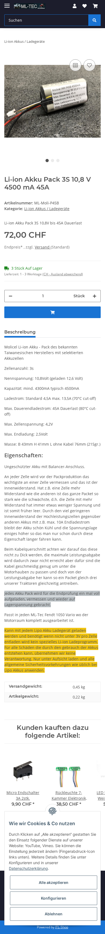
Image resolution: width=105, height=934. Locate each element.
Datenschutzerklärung (28, 868)
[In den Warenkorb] (52, 312)
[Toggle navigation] (7, 3)
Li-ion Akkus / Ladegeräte (46, 208)
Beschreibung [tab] (20, 332)
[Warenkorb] (95, 6)
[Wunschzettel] (84, 6)
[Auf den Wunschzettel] (89, 65)
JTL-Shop (61, 927)
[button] (74, 6)
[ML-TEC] (30, 6)
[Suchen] (94, 20)
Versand (43, 247)
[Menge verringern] (10, 296)
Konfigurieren (53, 898)
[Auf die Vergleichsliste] (75, 65)
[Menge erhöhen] (94, 296)
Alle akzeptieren (53, 882)
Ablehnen (53, 914)
